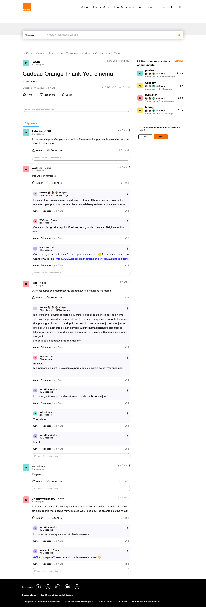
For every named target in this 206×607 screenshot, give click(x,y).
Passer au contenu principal (15, 2)
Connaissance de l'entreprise (79, 601)
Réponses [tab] (31, 123)
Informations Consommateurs (146, 601)
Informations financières (49, 601)
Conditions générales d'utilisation (57, 595)
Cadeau (86, 53)
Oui (160, 136)
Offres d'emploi (105, 601)
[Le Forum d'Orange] (27, 7)
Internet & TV (101, 7)
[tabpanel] (76, 352)
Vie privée (122, 601)
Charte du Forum (29, 595)
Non (145, 136)
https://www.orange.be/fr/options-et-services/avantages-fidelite (92, 258)
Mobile (85, 7)
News (149, 7)
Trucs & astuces (124, 7)
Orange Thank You (67, 53)
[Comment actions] (129, 130)
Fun (140, 7)
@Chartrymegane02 (44, 557)
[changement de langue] (180, 7)
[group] (106, 87)
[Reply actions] (128, 193)
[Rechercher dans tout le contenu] (178, 35)
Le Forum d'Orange (34, 53)
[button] (36, 211)
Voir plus (179, 61)
